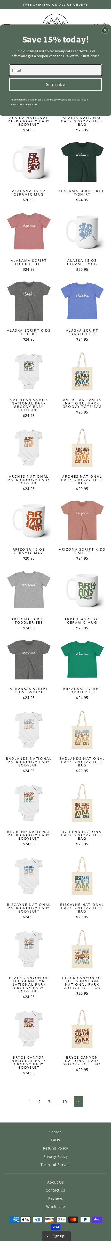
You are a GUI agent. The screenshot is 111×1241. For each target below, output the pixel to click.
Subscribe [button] (55, 84)
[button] (105, 30)
